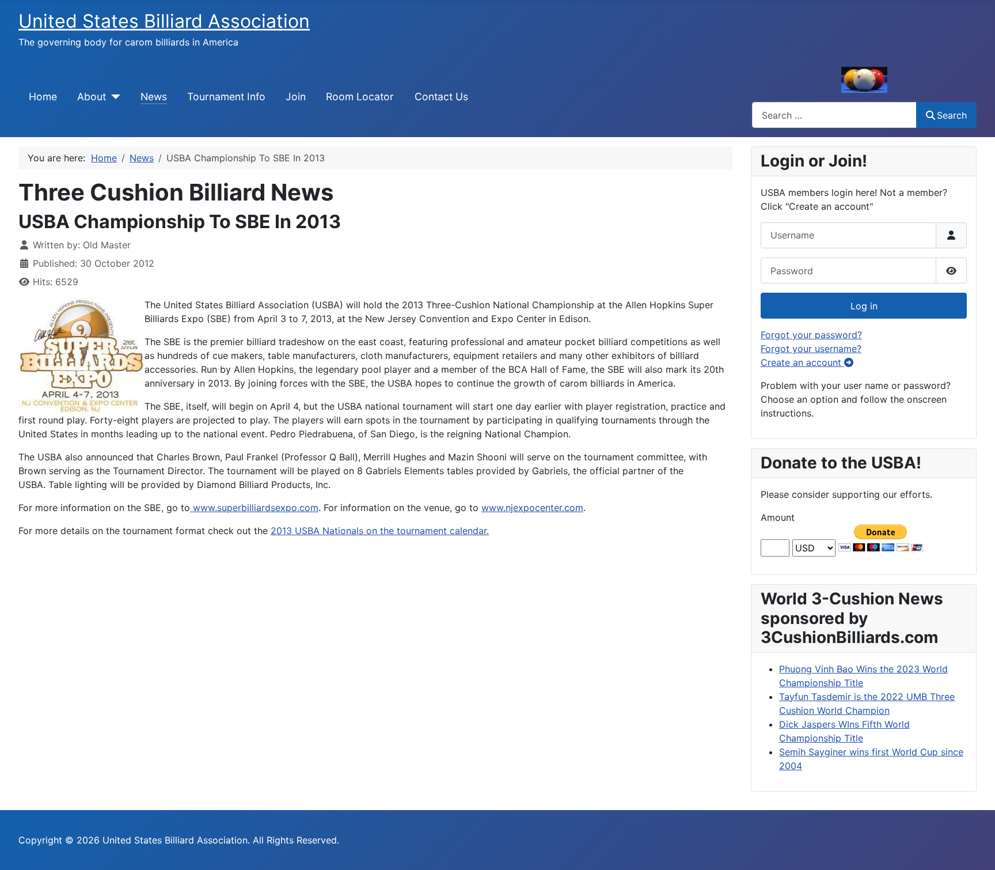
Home (43, 96)
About (91, 96)
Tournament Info (226, 96)
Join (296, 96)
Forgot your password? (811, 335)
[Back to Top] (975, 849)
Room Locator (360, 96)
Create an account (802, 362)
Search (952, 115)
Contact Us (441, 96)
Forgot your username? (811, 348)
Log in (864, 306)
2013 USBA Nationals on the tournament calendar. (380, 530)
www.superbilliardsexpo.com (254, 507)
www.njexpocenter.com (532, 507)
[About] (113, 96)
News (153, 96)
